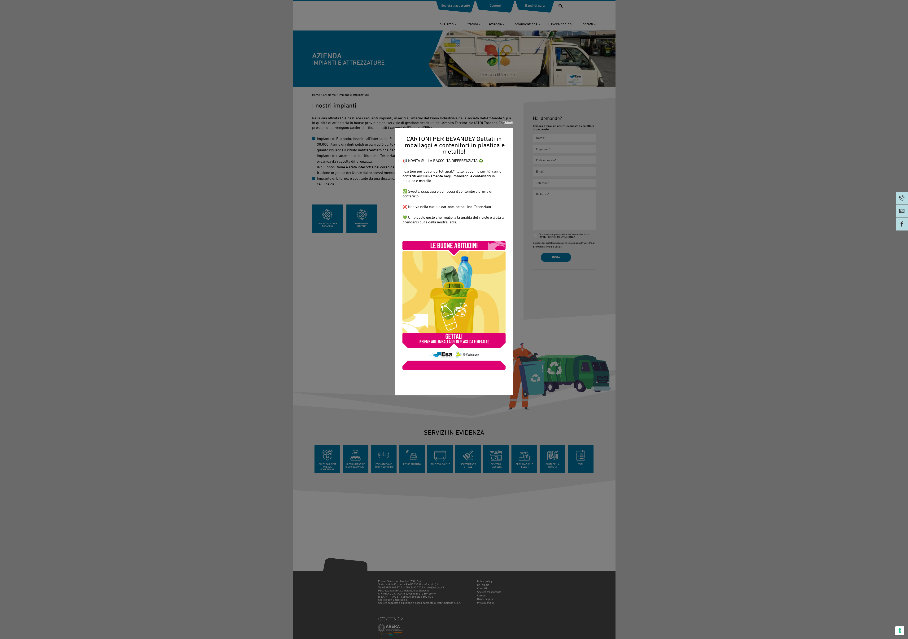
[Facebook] (902, 224)
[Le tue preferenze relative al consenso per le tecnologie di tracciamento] (899, 630)
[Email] (902, 211)
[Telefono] (902, 198)
